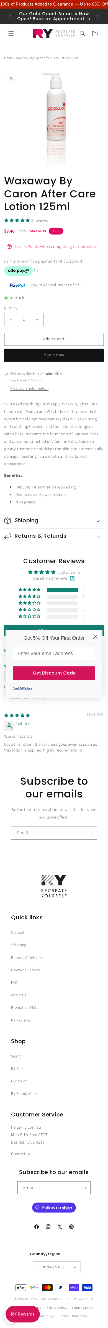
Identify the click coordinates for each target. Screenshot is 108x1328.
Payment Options (25, 970)
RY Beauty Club (24, 1094)
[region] (54, 4)
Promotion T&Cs (24, 1007)
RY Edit (17, 1069)
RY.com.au (32, 1299)
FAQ (14, 982)
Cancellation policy (39, 1316)
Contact (17, 932)
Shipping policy (82, 1308)
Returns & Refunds (27, 958)
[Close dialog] (95, 637)
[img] (17, 716)
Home (8, 58)
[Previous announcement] (10, 16)
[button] (11, 33)
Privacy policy (84, 1299)
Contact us (21, 1154)
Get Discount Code (54, 673)
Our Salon (19, 1081)
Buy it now (54, 355)
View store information (29, 388)
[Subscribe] (90, 833)
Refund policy (56, 1308)
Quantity (10, 308)
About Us (19, 995)
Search (17, 1056)
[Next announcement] (98, 16)
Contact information (73, 1316)
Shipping (18, 945)
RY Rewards (21, 1020)
